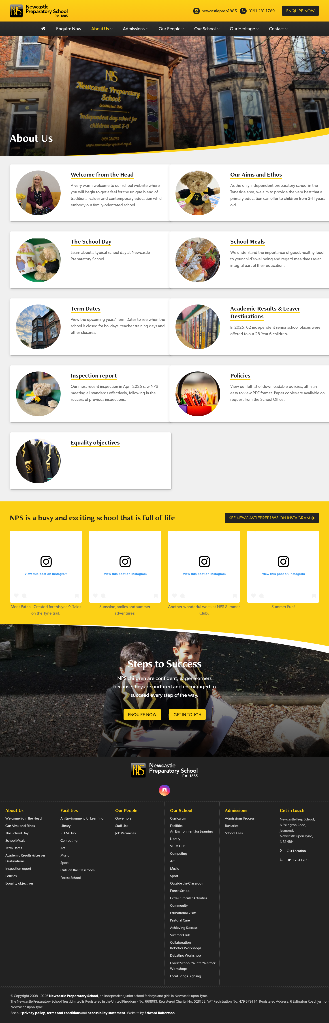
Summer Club (180, 935)
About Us (100, 29)
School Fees (234, 833)
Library (65, 826)
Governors (123, 818)
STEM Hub (68, 833)
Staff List (121, 826)
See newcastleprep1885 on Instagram (270, 517)
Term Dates (85, 308)
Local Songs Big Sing (185, 976)
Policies (240, 375)
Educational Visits (183, 913)
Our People (169, 29)
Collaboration (180, 943)
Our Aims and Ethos (256, 174)
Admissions (134, 29)
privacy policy (33, 1013)
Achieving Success (184, 928)
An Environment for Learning (81, 818)
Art (62, 848)
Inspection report (94, 375)
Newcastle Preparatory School (73, 996)
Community (179, 906)
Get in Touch (187, 714)
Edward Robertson (160, 1013)
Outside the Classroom (77, 870)
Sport (64, 863)
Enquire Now (68, 29)
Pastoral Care (180, 920)
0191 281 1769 (297, 860)
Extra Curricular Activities (188, 898)
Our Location (296, 851)
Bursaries (232, 826)
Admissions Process (240, 818)
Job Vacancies (125, 833)
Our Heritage (242, 29)
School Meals (247, 241)
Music (64, 855)
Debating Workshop (185, 956)
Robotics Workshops (185, 948)
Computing (68, 841)
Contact (276, 29)
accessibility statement (106, 1013)
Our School (205, 29)
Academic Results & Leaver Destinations (265, 312)
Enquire (300, 10)
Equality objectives (95, 442)
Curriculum (178, 818)
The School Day (91, 241)
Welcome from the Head (102, 174)
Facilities (69, 810)
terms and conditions (64, 1013)
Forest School (70, 878)
